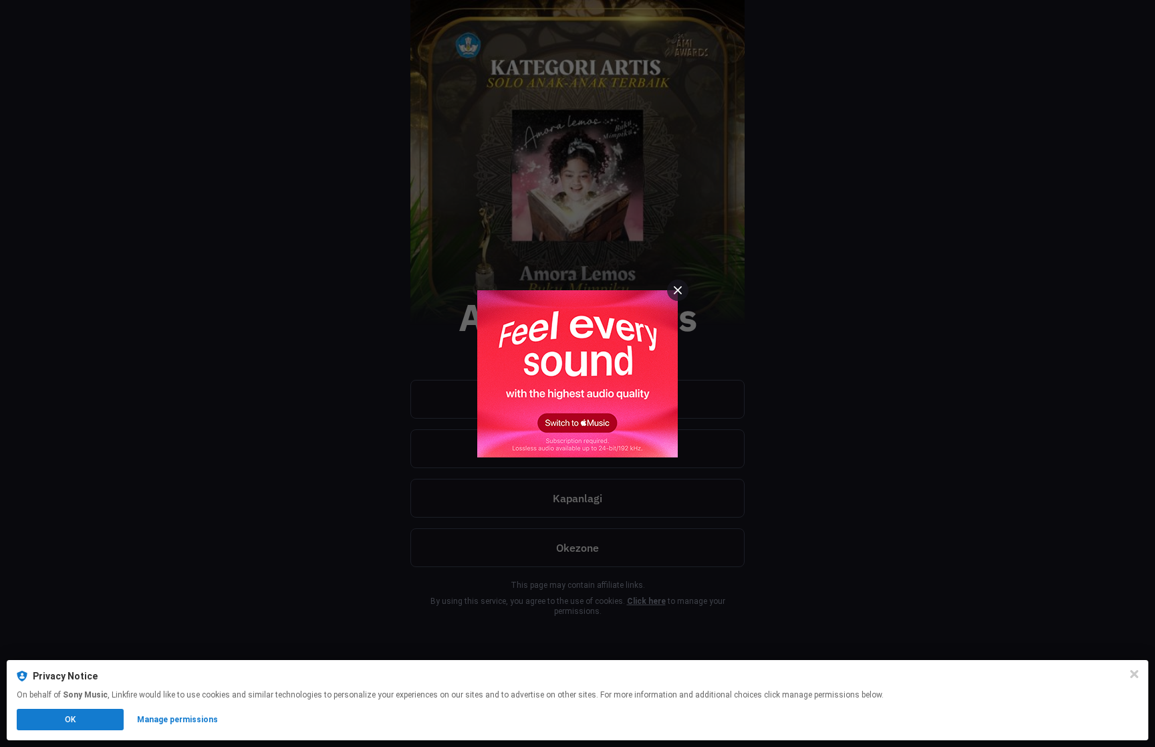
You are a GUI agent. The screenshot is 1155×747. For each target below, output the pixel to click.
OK (70, 719)
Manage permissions (177, 719)
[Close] (1134, 674)
